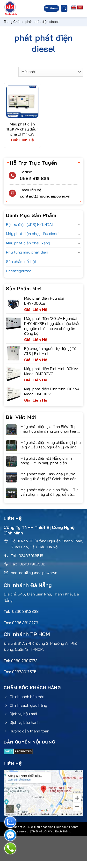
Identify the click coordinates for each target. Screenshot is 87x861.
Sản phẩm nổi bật (21, 261)
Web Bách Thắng (59, 831)
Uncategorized (18, 270)
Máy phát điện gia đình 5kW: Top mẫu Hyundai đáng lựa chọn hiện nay (49, 429)
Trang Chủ (12, 21)
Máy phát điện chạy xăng (28, 243)
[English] (74, 7)
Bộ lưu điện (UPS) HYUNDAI (29, 224)
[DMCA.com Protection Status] (18, 751)
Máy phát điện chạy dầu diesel (32, 233)
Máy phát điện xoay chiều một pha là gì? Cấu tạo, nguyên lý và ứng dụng (51, 444)
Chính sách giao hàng (28, 705)
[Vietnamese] (80, 7)
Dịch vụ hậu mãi (23, 713)
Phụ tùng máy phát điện (27, 252)
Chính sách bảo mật (27, 696)
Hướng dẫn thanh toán (29, 731)
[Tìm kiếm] (64, 8)
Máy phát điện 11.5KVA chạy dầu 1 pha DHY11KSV (22, 129)
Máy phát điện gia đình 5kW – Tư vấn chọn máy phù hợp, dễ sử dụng (49, 492)
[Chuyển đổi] (79, 224)
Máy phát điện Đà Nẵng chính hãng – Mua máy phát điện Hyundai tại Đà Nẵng (46, 460)
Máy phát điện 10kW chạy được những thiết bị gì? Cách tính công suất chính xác (50, 476)
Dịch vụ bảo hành (25, 722)
